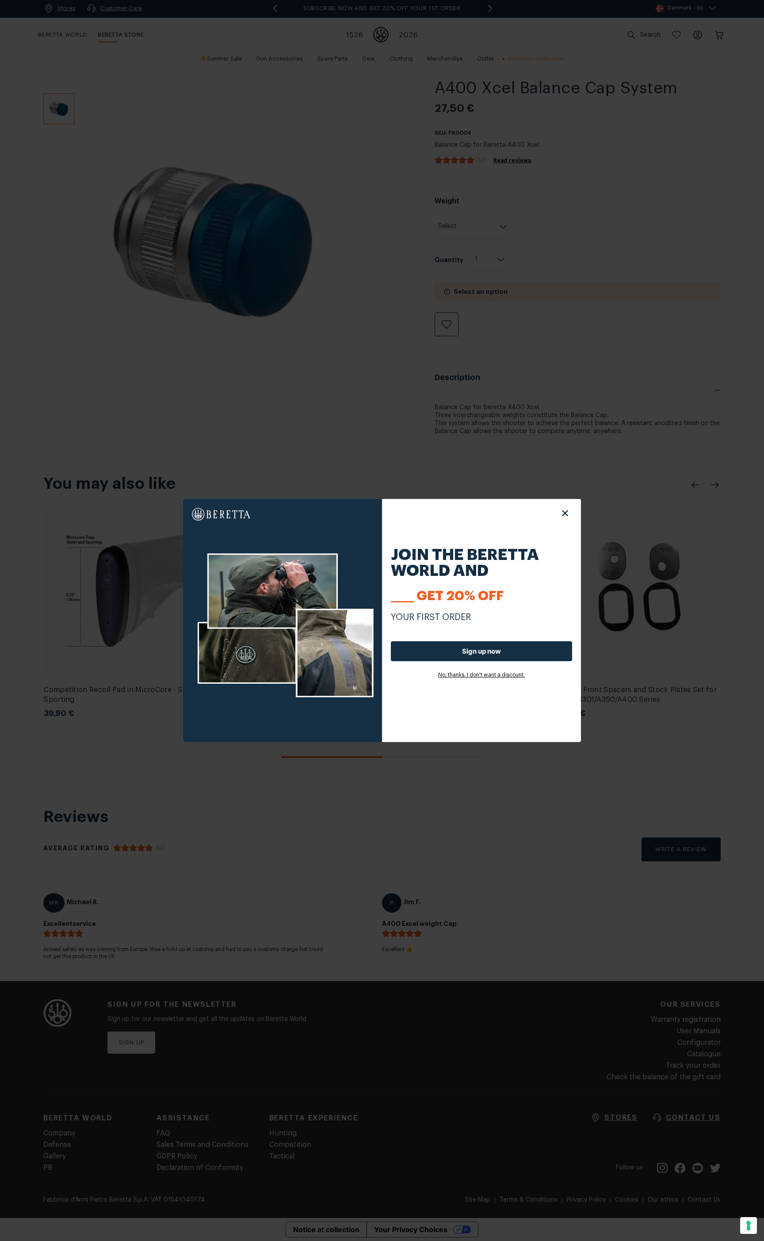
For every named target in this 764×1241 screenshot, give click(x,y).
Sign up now (481, 651)
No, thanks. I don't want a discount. (481, 675)
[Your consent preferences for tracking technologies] (748, 1225)
